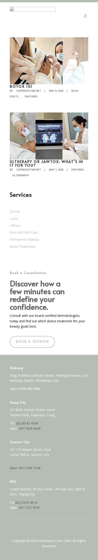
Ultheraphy (21, 175)
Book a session (32, 342)
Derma (15, 211)
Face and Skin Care (24, 232)
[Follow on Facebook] (44, 527)
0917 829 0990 (29, 428)
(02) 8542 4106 (27, 423)
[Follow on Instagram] (53, 527)
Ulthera (15, 225)
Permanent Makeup (24, 239)
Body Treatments (23, 246)
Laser (14, 218)
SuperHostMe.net (28, 90)
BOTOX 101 (21, 86)
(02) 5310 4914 (26, 502)
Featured (31, 96)
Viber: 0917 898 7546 (25, 468)
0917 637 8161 (30, 507)
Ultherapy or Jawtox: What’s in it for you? (46, 163)
